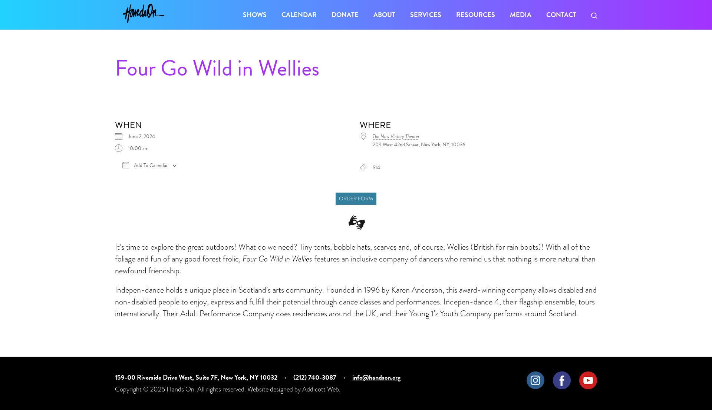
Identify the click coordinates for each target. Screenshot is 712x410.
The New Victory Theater (396, 136)
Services (425, 15)
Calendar (299, 15)
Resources (475, 15)
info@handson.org (376, 377)
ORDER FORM (356, 198)
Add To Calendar (150, 165)
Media (520, 15)
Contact (561, 15)
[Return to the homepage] (143, 13)
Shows (255, 15)
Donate (345, 15)
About (384, 15)
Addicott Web (320, 389)
